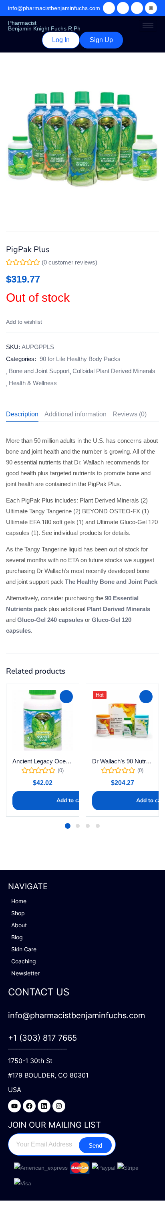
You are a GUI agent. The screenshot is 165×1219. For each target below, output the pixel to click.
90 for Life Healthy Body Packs (80, 358)
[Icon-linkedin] (137, 8)
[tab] (25, 415)
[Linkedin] (44, 1106)
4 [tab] (98, 826)
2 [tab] (78, 826)
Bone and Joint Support (39, 370)
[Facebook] (29, 1106)
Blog (17, 937)
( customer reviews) (69, 262)
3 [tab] (88, 826)
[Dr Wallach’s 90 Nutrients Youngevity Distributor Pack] (122, 720)
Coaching (23, 961)
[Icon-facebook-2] (123, 8)
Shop (18, 913)
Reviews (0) (130, 414)
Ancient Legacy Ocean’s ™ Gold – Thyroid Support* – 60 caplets (42, 761)
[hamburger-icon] (148, 26)
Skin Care (23, 949)
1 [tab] (68, 826)
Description (22, 414)
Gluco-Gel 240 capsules (50, 619)
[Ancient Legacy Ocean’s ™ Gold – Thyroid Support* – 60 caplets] (42, 720)
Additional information (75, 414)
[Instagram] (151, 8)
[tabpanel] (42, 750)
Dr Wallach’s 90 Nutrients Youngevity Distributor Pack (122, 761)
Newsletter (25, 973)
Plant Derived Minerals (118, 608)
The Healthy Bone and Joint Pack (111, 581)
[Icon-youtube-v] (109, 8)
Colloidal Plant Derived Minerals (113, 370)
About (19, 925)
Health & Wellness (33, 382)
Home (18, 901)
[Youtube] (14, 1106)
